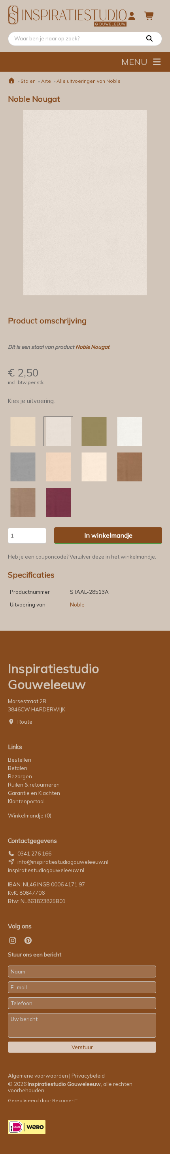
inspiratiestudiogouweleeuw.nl (46, 870)
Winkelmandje (29, 815)
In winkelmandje (108, 535)
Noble (77, 604)
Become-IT (64, 1100)
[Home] (11, 81)
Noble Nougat (93, 347)
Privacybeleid (88, 1075)
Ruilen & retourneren (34, 784)
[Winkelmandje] (149, 16)
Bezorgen (20, 776)
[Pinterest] (28, 940)
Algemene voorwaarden (38, 1075)
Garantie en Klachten (34, 793)
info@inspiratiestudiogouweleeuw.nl (62, 862)
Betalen (17, 768)
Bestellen (19, 760)
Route (24, 722)
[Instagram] (12, 940)
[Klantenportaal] (132, 16)
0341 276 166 (34, 853)
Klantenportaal (26, 801)
